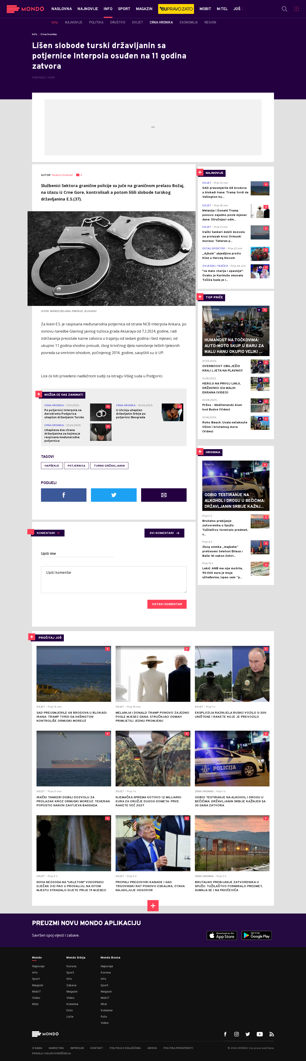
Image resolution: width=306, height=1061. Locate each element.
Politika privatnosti (178, 1048)
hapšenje (52, 466)
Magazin (37, 985)
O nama (37, 1048)
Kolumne (72, 1004)
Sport (36, 979)
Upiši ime (48, 554)
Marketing (56, 1048)
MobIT (36, 992)
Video (36, 998)
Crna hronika (49, 34)
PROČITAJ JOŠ (50, 638)
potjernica (76, 466)
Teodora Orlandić (62, 175)
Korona (71, 966)
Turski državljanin (109, 466)
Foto (69, 1010)
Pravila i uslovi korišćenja (51, 1053)
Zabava (71, 985)
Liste (69, 1017)
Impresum (77, 1048)
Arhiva (152, 1048)
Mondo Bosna (110, 958)
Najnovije (38, 966)
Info (34, 34)
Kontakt (97, 1048)
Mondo (37, 958)
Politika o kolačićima (125, 1048)
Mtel (35, 1004)
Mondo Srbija (75, 958)
